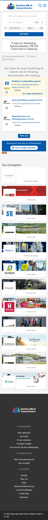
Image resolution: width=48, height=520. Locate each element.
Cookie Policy (24, 494)
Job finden (24, 436)
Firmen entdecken (24, 440)
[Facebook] (20, 419)
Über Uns (24, 479)
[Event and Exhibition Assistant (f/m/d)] (7, 102)
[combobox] (25, 16)
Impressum (24, 497)
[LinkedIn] (28, 419)
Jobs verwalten (24, 463)
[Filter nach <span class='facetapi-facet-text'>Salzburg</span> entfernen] (28, 56)
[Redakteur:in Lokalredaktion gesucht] (7, 83)
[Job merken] (7, 92)
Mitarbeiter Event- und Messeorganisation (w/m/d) (23, 118)
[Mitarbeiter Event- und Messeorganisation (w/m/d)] (7, 118)
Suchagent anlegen (24, 444)
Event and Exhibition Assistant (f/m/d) (27, 100)
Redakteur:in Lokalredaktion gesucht (26, 81)
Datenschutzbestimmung (24, 486)
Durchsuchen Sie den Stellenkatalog (24, 447)
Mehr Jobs (24, 136)
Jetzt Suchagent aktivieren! (25, 148)
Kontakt (24, 475)
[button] (6, 28)
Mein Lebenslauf (24, 433)
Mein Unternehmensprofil (24, 460)
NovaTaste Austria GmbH (31, 103)
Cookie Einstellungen (24, 490)
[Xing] (24, 419)
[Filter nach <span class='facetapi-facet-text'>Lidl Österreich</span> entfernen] (3, 59)
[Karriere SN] (19, 6)
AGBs (24, 483)
